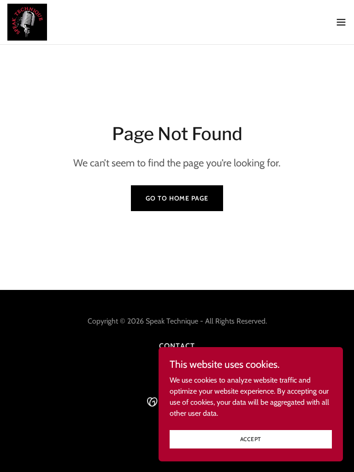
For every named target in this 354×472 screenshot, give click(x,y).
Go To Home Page (177, 198)
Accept (251, 439)
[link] (27, 22)
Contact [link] (177, 346)
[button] (341, 22)
